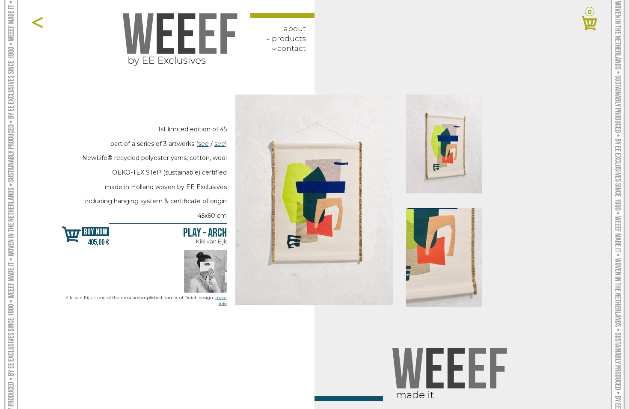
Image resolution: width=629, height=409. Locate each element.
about (295, 28)
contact (287, 48)
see (203, 144)
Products (284, 38)
